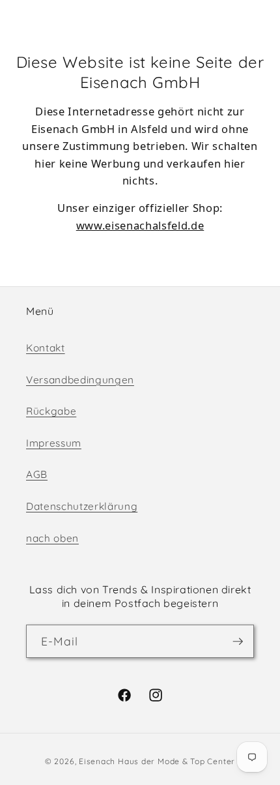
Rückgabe (51, 411)
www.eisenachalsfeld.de (140, 225)
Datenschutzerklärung (81, 506)
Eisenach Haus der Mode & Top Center (157, 761)
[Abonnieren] (237, 642)
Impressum (53, 443)
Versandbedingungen (80, 380)
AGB (37, 474)
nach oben (52, 538)
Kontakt (45, 348)
